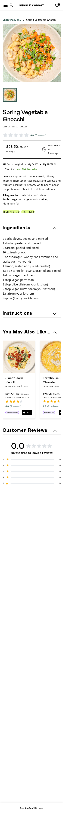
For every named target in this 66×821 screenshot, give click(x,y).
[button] (10, 95)
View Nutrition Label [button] (27, 168)
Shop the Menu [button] (12, 19)
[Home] (31, 5)
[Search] (11, 5)
